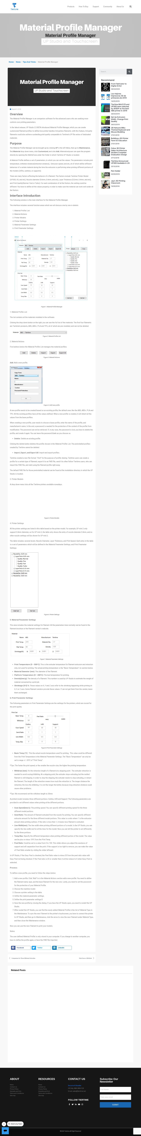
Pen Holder (115, 171)
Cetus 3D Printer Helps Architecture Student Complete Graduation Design (119, 151)
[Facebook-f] (69, 1104)
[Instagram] (82, 1104)
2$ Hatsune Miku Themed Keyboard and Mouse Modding (120, 130)
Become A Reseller (74, 1085)
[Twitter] (72, 1104)
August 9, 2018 (70, 1058)
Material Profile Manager (70, 1056)
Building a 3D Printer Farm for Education (119, 139)
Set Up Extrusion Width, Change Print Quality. (119, 119)
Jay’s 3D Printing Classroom (118, 182)
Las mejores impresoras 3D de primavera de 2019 (119, 96)
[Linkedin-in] (76, 1104)
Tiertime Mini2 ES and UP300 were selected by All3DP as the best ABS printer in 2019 (120, 107)
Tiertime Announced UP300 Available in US (120, 162)
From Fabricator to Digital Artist (119, 85)
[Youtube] (79, 1104)
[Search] (129, 71)
